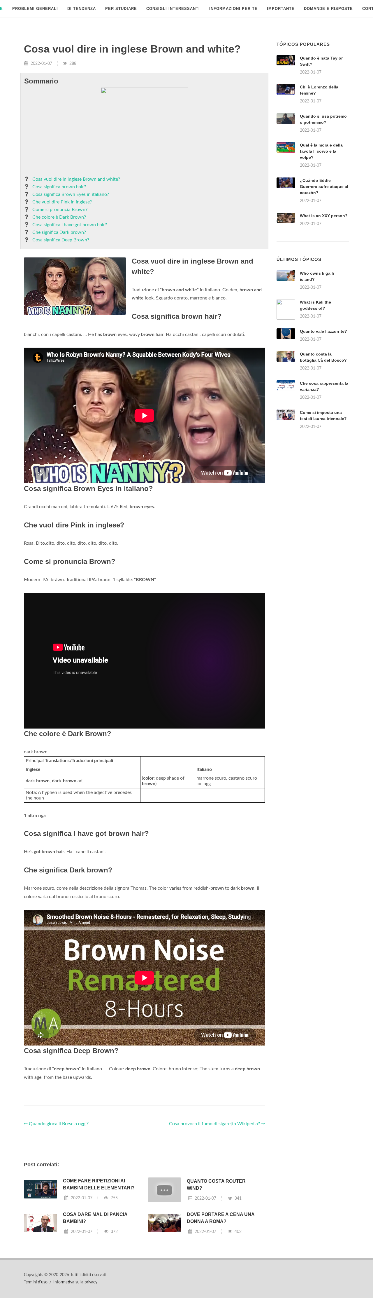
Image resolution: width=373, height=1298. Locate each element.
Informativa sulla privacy (75, 1282)
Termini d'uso (35, 1282)
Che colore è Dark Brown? (59, 217)
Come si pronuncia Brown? (59, 209)
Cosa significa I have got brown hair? (69, 224)
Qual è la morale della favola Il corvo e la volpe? (321, 151)
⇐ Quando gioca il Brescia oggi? (56, 1123)
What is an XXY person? (324, 215)
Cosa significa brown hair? (59, 186)
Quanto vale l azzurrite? (323, 331)
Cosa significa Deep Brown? (60, 240)
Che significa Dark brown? (59, 232)
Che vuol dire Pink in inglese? (62, 202)
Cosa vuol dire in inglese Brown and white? (76, 179)
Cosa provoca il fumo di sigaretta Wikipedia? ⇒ (217, 1123)
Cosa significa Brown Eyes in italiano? (70, 194)
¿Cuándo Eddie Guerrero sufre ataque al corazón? (324, 186)
